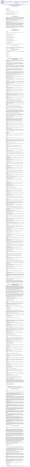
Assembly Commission (17, 4)
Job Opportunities (22, 4)
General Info (20, 4)
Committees (11, 4)
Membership (6, 4)
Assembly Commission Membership (9, 10)
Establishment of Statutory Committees (9, 9)
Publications (14, 4)
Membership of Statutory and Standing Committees (10, 12)
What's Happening (8, 4)
